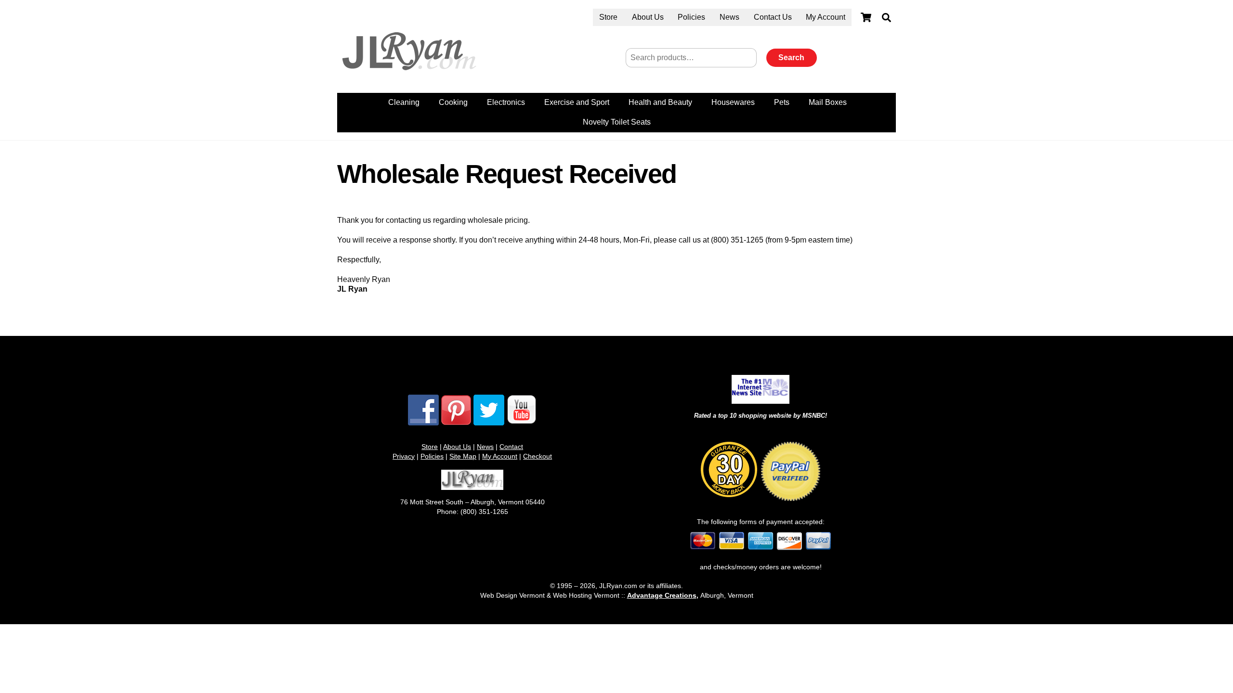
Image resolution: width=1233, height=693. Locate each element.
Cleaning (404, 102)
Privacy (404, 456)
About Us (648, 17)
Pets (781, 102)
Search (791, 57)
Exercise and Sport (576, 102)
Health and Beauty (660, 102)
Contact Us (773, 17)
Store (608, 17)
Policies (691, 17)
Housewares (733, 102)
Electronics (506, 102)
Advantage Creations (661, 595)
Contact (511, 446)
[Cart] (866, 17)
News (729, 17)
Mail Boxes (828, 102)
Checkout (537, 456)
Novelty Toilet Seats (617, 122)
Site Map (462, 456)
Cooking (453, 102)
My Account (825, 17)
